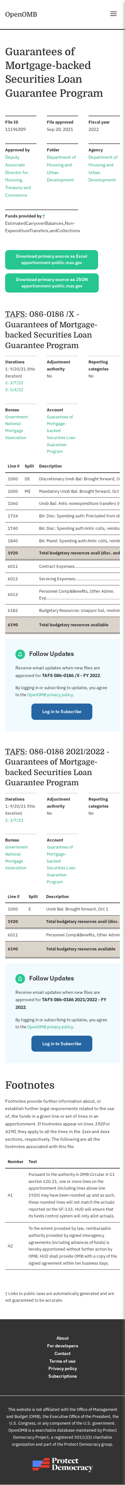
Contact (62, 1353)
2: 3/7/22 (14, 382)
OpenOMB (21, 14)
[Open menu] (113, 13)
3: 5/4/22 (14, 389)
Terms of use (62, 1361)
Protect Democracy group (88, 1444)
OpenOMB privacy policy (49, 694)
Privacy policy (62, 1368)
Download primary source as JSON (52, 283)
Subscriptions (62, 1376)
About (62, 1338)
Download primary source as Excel (51, 259)
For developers (62, 1346)
